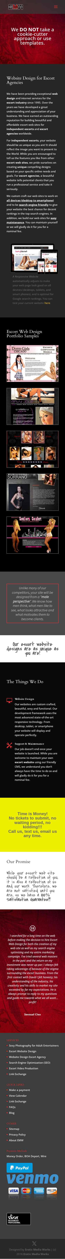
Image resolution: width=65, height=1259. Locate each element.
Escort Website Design (22, 1051)
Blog (11, 1112)
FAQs (12, 1107)
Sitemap (14, 1129)
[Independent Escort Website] (32, 423)
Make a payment (19, 1090)
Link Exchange (17, 1074)
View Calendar (18, 1095)
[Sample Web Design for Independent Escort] (32, 509)
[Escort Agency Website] (32, 552)
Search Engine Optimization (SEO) (29, 1062)
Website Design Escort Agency (27, 1057)
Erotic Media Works (37, 1249)
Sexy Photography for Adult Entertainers (34, 1045)
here (47, 303)
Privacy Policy (17, 1134)
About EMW (16, 1140)
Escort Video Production (23, 1068)
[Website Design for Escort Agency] (32, 380)
